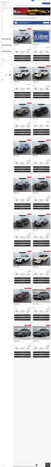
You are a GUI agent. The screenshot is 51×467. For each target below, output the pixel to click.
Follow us (38, 0)
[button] (13, 37)
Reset (11, 14)
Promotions (25, 5)
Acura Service (39, 5)
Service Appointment (46, 3)
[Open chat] (14, 465)
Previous (15, 11)
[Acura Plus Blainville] (8, 2)
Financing (32, 5)
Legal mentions (22, 62)
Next (49, 11)
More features (23, 165)
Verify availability (41, 55)
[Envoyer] (36, 465)
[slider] (1, 45)
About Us (46, 5)
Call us (43, 0)
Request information (22, 60)
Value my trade (22, 132)
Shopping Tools (18, 5)
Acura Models (4, 5)
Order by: (39, 25)
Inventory (11, 5)
